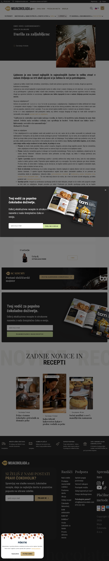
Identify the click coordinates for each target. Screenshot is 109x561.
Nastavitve (15, 554)
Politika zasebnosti (36, 548)
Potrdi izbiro (27, 554)
